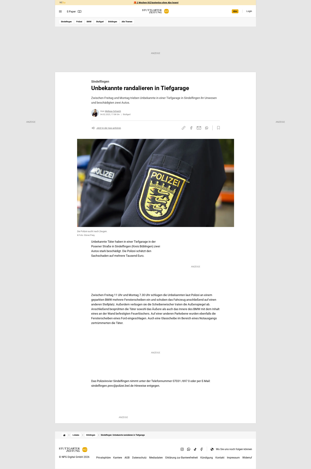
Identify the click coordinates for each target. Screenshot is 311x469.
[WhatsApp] (188, 449)
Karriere (117, 457)
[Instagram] (182, 449)
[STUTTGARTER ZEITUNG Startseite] (155, 11)
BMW (89, 22)
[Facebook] (201, 449)
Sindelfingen (66, 22)
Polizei (79, 22)
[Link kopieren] (183, 128)
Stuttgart (100, 22)
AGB (127, 457)
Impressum (233, 457)
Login (249, 11)
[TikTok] (195, 449)
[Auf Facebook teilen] (191, 128)
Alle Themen (127, 22)
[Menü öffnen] (60, 11)
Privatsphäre (103, 457)
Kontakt (219, 457)
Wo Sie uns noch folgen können (234, 449)
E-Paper (71, 11)
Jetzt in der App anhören (108, 128)
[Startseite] (64, 435)
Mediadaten (156, 457)
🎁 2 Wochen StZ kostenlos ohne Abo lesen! (156, 2)
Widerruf (247, 457)
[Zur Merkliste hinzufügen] (217, 128)
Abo (235, 11)
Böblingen (112, 22)
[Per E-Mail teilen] (199, 128)
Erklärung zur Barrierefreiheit (181, 457)
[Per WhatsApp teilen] (206, 128)
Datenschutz (139, 457)
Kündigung (206, 457)
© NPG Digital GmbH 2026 (74, 456)
